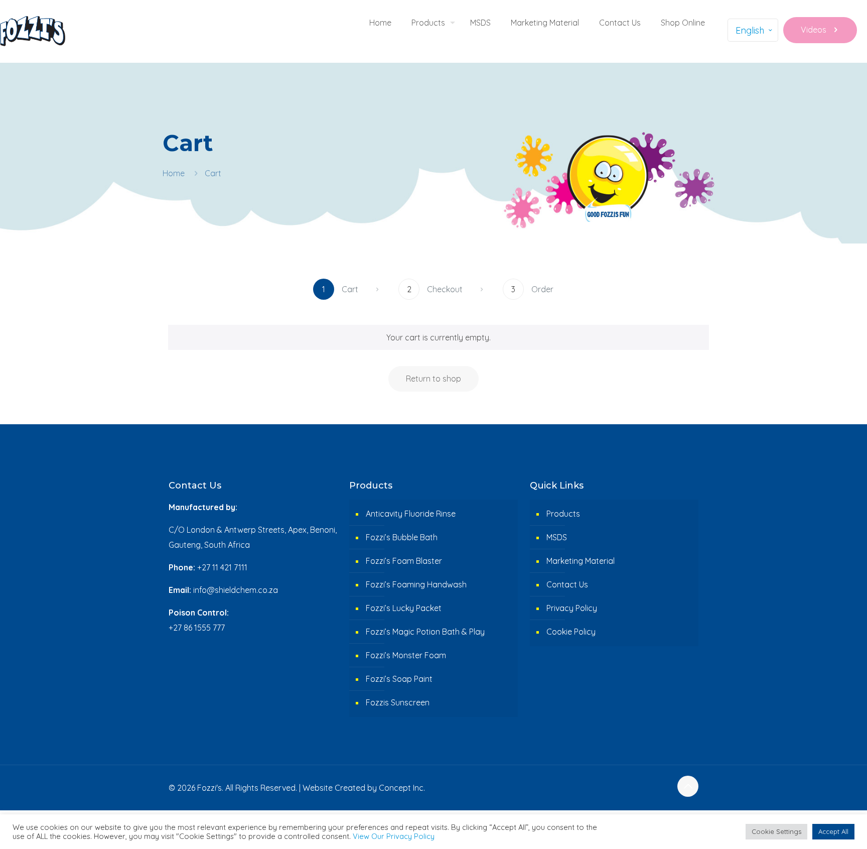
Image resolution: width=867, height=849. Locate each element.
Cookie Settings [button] (776, 831)
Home (174, 173)
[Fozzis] (32, 30)
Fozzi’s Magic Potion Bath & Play (425, 632)
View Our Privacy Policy (394, 836)
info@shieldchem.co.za (235, 590)
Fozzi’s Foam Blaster (404, 561)
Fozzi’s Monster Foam (406, 655)
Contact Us (567, 584)
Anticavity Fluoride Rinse (411, 514)
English (750, 30)
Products (563, 514)
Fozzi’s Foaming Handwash (416, 584)
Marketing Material (580, 561)
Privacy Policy (571, 608)
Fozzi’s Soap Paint (399, 679)
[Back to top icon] (687, 786)
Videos (813, 30)
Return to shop (433, 379)
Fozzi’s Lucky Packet (404, 608)
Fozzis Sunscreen (397, 702)
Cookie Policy (571, 632)
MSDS (556, 537)
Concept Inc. (402, 788)
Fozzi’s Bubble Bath (402, 537)
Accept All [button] (833, 831)
